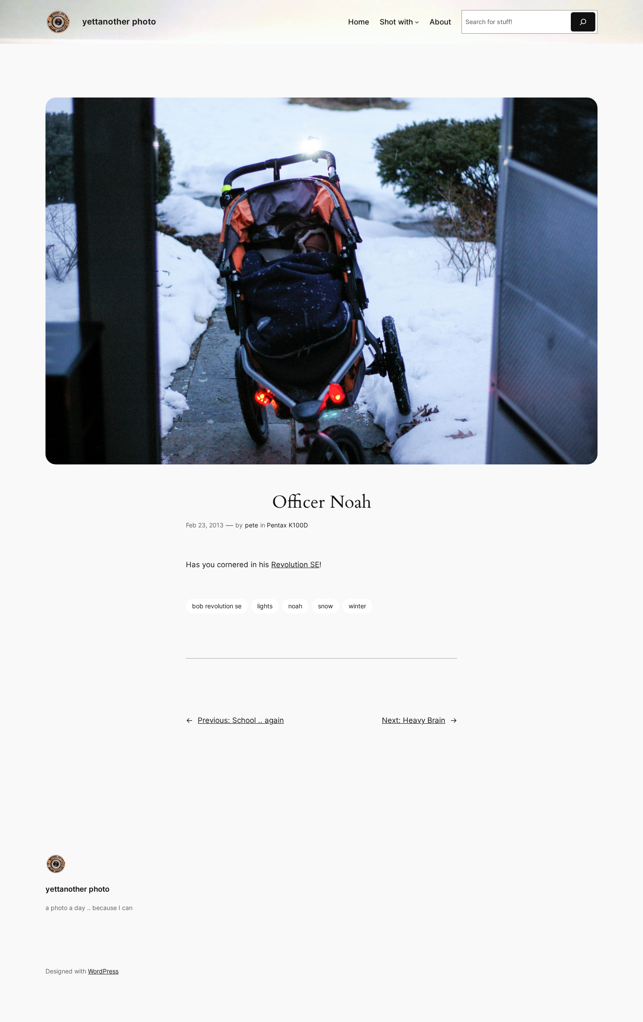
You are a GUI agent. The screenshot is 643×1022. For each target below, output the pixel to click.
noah (295, 606)
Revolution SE (295, 564)
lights (265, 606)
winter (357, 606)
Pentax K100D (287, 525)
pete (251, 525)
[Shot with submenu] (417, 22)
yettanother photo (119, 21)
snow (325, 606)
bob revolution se (216, 606)
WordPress (103, 971)
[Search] (583, 21)
